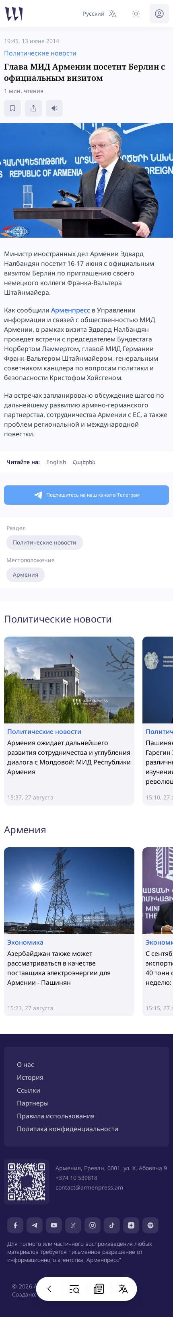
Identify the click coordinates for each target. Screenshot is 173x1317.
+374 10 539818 (76, 1177)
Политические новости (44, 542)
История (30, 1077)
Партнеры (33, 1103)
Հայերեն (84, 462)
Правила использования (56, 1116)
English (56, 462)
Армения (25, 574)
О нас (25, 1064)
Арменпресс (70, 310)
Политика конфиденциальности (67, 1128)
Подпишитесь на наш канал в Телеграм (93, 494)
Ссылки (28, 1090)
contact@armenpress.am (89, 1187)
